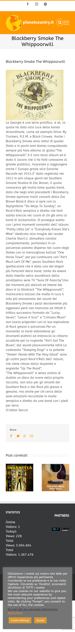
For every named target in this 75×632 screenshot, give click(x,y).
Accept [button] (40, 620)
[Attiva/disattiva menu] (66, 22)
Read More (15, 613)
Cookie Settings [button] (20, 620)
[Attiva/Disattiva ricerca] (60, 22)
